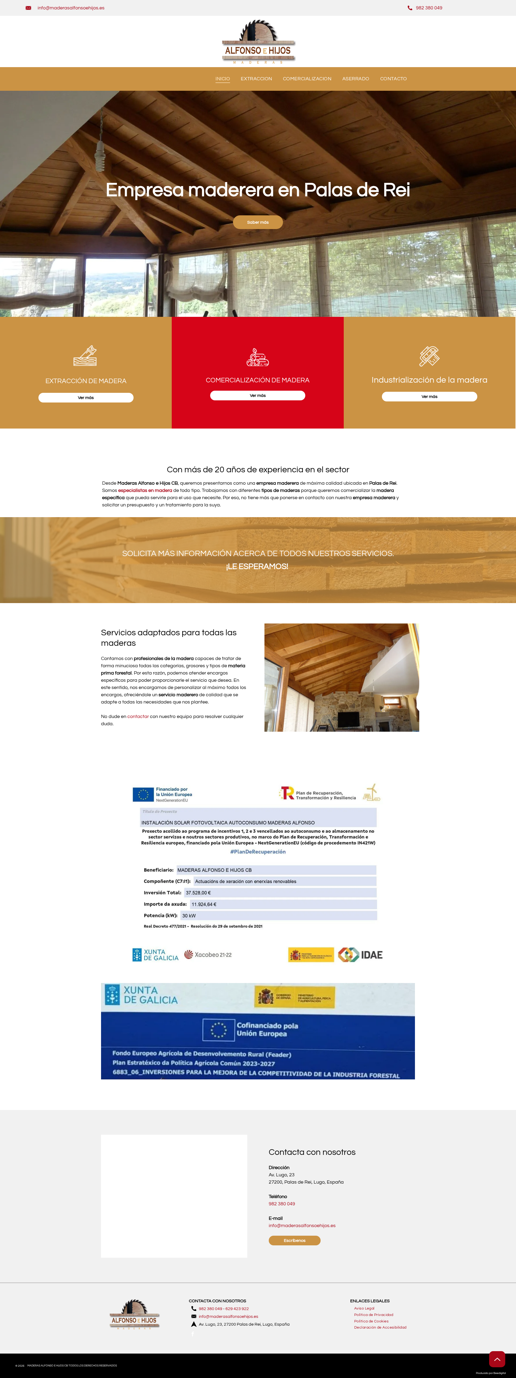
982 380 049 (429, 7)
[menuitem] (222, 79)
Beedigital (499, 1373)
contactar (138, 716)
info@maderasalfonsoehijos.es (71, 7)
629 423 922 (237, 1309)
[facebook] (192, 1334)
